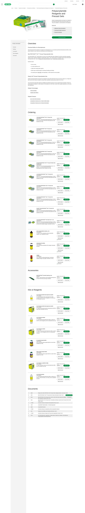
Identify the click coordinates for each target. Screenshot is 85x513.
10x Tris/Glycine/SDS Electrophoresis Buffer (44, 294)
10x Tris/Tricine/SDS (40, 374)
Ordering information (62, 37)
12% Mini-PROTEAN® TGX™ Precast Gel (44, 151)
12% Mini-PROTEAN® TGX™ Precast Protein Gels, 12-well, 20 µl (46, 163)
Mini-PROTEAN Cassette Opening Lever (44, 275)
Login (58, 118)
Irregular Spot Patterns (34, 92)
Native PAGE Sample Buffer (41, 351)
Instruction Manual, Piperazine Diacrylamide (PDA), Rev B (48, 402)
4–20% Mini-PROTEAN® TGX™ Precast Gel (44, 185)
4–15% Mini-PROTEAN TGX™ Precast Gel (44, 174)
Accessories (15, 51)
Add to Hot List (60, 124)
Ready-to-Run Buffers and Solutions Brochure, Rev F (47, 411)
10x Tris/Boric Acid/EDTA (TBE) (42, 363)
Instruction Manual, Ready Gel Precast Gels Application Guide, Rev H (50, 413)
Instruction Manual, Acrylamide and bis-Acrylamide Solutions (48, 409)
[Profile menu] (79, 4)
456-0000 (39, 72)
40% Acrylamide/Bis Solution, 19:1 (42, 231)
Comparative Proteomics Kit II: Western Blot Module (39, 102)
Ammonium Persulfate (40, 243)
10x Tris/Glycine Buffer (40, 317)
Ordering (14, 49)
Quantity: (58, 119)
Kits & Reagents (15, 53)
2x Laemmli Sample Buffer (41, 340)
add (28, 393)
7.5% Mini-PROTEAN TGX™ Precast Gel (44, 117)
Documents (15, 55)
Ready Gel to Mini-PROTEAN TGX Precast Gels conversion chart (51, 58)
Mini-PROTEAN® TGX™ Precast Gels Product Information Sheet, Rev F (51, 395)
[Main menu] (2, 4)
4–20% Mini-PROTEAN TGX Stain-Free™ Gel (45, 219)
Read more (54, 25)
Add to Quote (60, 122)
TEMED (37, 255)
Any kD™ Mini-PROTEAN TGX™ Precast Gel (45, 208)
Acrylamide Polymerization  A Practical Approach (46, 404)
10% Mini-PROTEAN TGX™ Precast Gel (44, 128)
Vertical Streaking (33, 90)
